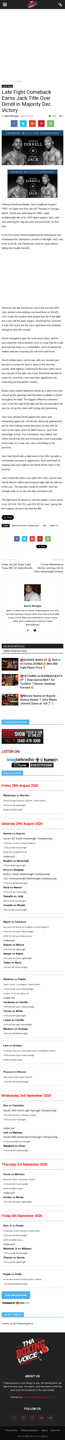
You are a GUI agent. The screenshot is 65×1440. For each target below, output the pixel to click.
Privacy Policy (11, 1430)
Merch (45, 1430)
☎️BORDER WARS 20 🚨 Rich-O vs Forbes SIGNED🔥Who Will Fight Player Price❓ (40, 663)
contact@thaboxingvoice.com (38, 1397)
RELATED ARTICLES (14, 646)
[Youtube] (50, 1418)
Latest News (7, 86)
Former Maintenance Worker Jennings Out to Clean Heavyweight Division (48, 568)
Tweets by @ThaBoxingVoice (17, 1323)
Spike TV (54, 525)
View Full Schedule (16, 1295)
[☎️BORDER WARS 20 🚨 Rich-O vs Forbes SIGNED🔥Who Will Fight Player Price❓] (10, 664)
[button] (60, 4)
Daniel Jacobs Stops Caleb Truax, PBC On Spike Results (17, 566)
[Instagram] (23, 1418)
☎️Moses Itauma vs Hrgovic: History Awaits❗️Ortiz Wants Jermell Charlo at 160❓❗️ (38, 699)
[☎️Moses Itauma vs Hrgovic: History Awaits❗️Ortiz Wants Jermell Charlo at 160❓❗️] (10, 699)
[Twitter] (36, 630)
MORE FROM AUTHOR (15, 651)
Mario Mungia (12, 116)
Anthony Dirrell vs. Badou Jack (25, 525)
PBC (44, 525)
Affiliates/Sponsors (30, 1430)
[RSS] (32, 1418)
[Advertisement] (32, 45)
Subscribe (55, 1430)
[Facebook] (29, 630)
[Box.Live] (16, 1303)
